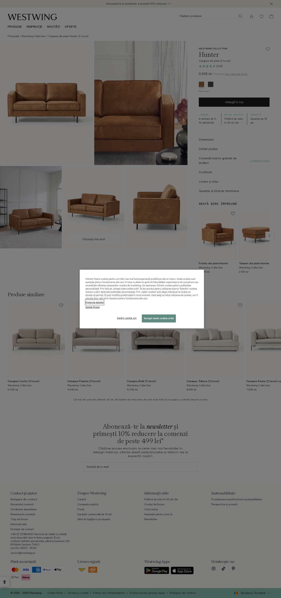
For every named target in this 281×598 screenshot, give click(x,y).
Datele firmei (92, 307)
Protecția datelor (94, 302)
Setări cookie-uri (126, 318)
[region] (142, 299)
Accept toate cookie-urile (159, 318)
